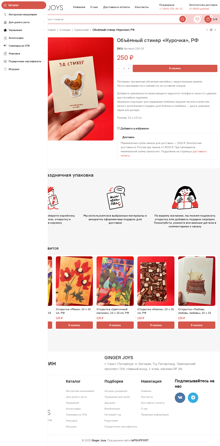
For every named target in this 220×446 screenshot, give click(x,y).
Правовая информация (155, 414)
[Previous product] (207, 30)
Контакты (147, 396)
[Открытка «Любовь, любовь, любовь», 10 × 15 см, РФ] (196, 281)
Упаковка (71, 420)
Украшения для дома (117, 396)
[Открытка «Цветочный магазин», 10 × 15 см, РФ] (115, 281)
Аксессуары (73, 408)
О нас (144, 408)
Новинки (146, 390)
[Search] (182, 19)
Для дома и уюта (76, 396)
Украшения (72, 402)
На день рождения (116, 390)
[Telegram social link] (193, 398)
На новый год (113, 414)
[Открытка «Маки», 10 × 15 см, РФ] (74, 281)
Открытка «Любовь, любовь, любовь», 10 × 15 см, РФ (194, 313)
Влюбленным (112, 408)
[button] (74, 325)
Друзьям (110, 402)
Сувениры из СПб (76, 414)
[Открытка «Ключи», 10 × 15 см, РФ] (156, 281)
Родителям (111, 420)
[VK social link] (180, 398)
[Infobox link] (119, 357)
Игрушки (71, 426)
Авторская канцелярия (80, 390)
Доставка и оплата (152, 402)
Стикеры (65, 29)
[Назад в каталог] (211, 30)
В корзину (175, 68)
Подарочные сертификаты (121, 426)
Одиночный (81, 29)
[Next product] (215, 30)
